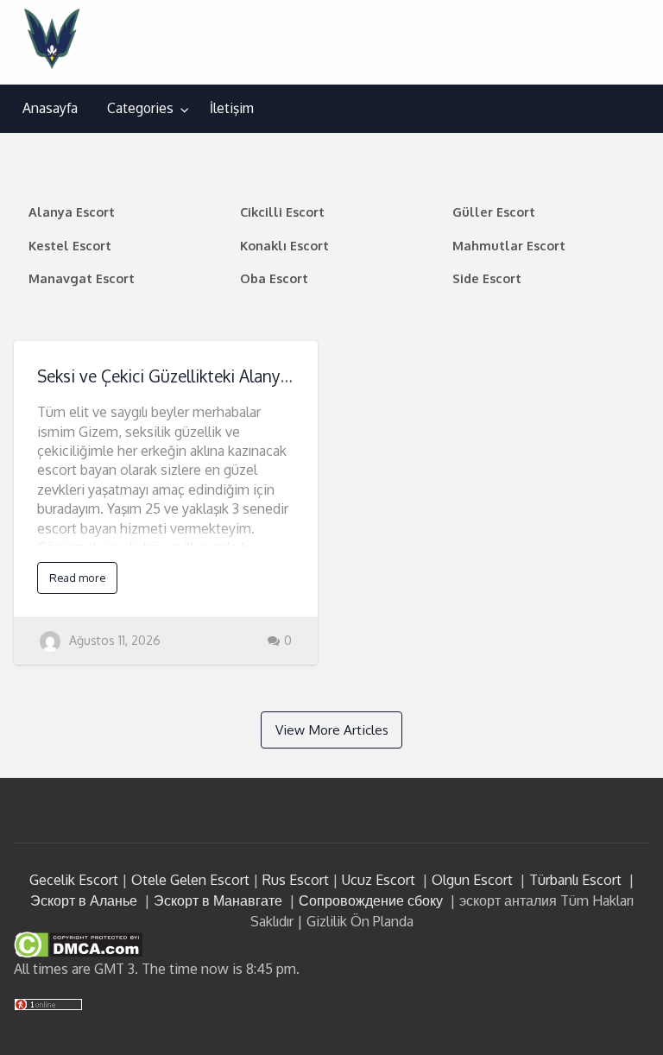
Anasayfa (50, 108)
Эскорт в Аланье (83, 900)
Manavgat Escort (81, 278)
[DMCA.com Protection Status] (78, 943)
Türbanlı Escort (575, 879)
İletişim (232, 108)
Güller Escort (493, 211)
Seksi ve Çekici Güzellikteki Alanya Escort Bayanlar (223, 376)
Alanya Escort (71, 211)
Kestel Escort (69, 245)
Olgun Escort (472, 879)
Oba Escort (274, 278)
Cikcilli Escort (282, 211)
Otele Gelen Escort (190, 879)
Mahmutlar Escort (508, 245)
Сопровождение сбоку (371, 900)
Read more (77, 577)
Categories (140, 108)
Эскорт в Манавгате (218, 900)
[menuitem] (50, 109)
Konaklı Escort (284, 245)
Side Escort (486, 278)
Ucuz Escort (378, 879)
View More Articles (331, 729)
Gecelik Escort (73, 879)
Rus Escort (295, 879)
